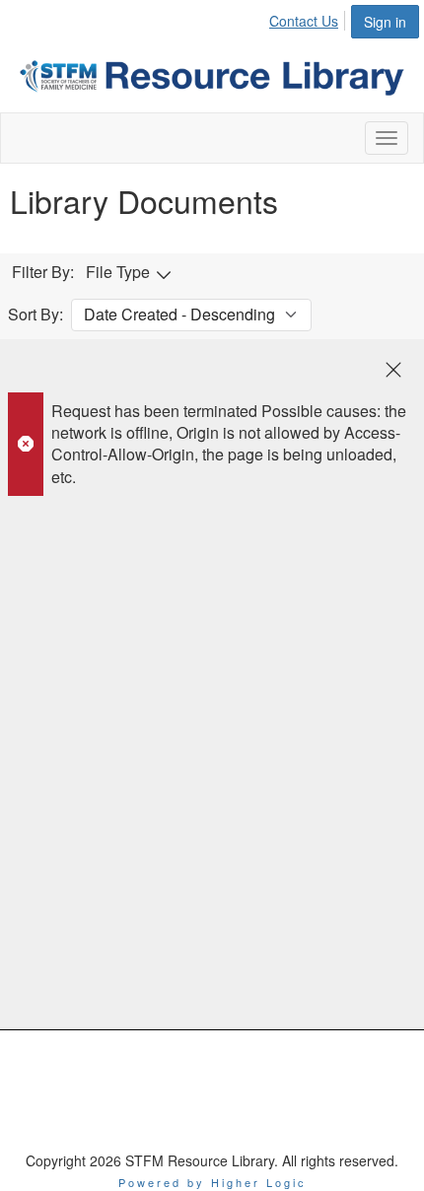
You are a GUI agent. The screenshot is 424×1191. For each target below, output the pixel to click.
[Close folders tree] (393, 370)
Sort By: (35, 314)
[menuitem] (309, 18)
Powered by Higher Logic (212, 1182)
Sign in (385, 22)
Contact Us (303, 21)
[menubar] (309, 18)
